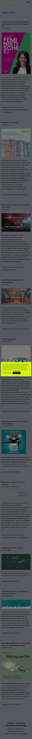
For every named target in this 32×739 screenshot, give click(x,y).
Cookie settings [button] (7, 373)
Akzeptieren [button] (16, 373)
